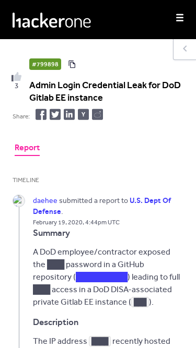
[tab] (27, 148)
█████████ (102, 277)
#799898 (45, 64)
